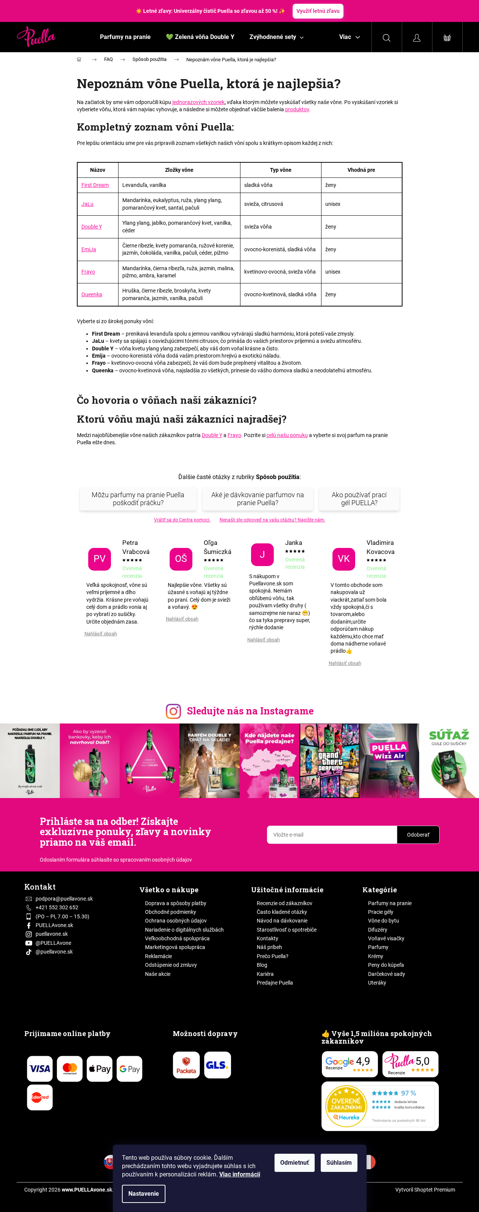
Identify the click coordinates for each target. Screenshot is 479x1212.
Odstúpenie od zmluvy (171, 965)
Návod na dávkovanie (282, 921)
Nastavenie (143, 1193)
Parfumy (378, 947)
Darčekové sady (386, 974)
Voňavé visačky (386, 938)
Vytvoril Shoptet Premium (425, 1190)
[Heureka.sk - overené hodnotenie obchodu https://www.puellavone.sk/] (380, 1106)
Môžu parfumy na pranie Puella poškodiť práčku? (138, 499)
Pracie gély (380, 912)
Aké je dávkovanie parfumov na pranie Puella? (257, 499)
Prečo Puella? (273, 956)
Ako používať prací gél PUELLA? (359, 499)
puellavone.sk (52, 934)
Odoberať (418, 835)
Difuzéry (377, 930)
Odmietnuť (294, 1162)
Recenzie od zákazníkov (284, 903)
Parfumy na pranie (390, 903)
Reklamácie (158, 956)
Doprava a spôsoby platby (175, 903)
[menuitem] (125, 37)
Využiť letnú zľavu (318, 11)
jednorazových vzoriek (198, 102)
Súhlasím (339, 1162)
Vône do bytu (383, 921)
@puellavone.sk (54, 952)
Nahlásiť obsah (100, 633)
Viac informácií (239, 1174)
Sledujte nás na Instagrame (250, 711)
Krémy (375, 956)
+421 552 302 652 (57, 907)
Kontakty (267, 938)
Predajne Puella (275, 983)
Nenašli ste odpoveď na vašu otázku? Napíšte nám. (272, 520)
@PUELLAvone (53, 943)
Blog (262, 965)
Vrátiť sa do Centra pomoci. (182, 520)
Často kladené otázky (282, 912)
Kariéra (265, 974)
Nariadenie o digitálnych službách (184, 930)
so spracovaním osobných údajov (152, 860)
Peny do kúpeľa (386, 965)
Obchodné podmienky (170, 912)
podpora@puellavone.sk (64, 899)
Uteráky (377, 983)
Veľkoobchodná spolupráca (177, 938)
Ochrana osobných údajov (176, 921)
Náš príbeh (269, 947)
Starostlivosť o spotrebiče (287, 930)
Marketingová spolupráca (175, 947)
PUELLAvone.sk (54, 925)
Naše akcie (157, 974)
